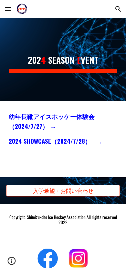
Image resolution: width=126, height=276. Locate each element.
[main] (63, 59)
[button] (8, 9)
